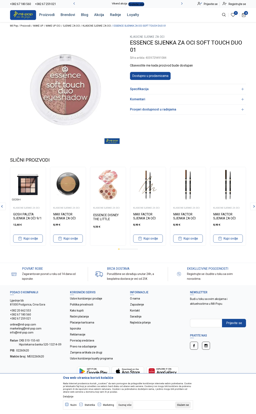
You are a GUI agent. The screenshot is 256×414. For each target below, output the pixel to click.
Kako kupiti (77, 310)
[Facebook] (194, 346)
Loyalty (133, 15)
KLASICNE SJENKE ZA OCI (97, 25)
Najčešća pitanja (140, 322)
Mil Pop (14, 25)
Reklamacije (77, 334)
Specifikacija (139, 89)
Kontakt (135, 310)
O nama (135, 298)
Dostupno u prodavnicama (150, 76)
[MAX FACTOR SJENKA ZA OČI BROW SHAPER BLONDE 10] (148, 185)
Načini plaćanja (79, 316)
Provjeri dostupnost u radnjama (153, 109)
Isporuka (75, 328)
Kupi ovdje (30, 238)
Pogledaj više (136, 4)
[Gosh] (16, 200)
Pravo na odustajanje (83, 346)
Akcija (99, 15)
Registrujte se (237, 4)
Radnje (115, 15)
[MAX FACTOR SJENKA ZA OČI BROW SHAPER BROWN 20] (188, 185)
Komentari (137, 99)
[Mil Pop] (23, 14)
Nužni (73, 405)
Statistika (90, 405)
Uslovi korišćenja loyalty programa (91, 358)
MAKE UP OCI (53, 25)
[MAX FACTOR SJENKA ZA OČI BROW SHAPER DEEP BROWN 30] (228, 185)
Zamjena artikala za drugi (86, 352)
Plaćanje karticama (82, 322)
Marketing (108, 405)
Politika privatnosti (81, 304)
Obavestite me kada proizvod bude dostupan (161, 65)
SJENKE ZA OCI (71, 25)
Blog (84, 15)
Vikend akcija (119, 3)
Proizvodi (47, 15)
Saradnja (135, 316)
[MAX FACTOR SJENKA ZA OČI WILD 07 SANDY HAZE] (68, 185)
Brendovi (68, 15)
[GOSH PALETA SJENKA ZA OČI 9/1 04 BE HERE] (28, 185)
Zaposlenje (137, 304)
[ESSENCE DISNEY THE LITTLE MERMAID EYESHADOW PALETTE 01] (108, 185)
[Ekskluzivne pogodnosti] (179, 274)
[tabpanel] (28, 206)
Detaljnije (68, 396)
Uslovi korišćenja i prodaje (86, 298)
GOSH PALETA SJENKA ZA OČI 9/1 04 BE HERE (27, 218)
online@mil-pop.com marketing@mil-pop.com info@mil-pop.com (25, 328)
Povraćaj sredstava (82, 340)
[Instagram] (206, 346)
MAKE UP (38, 25)
